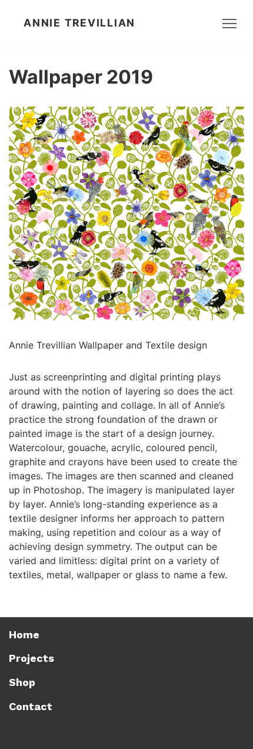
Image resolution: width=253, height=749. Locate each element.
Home (24, 634)
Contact (30, 706)
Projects (31, 658)
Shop (22, 682)
